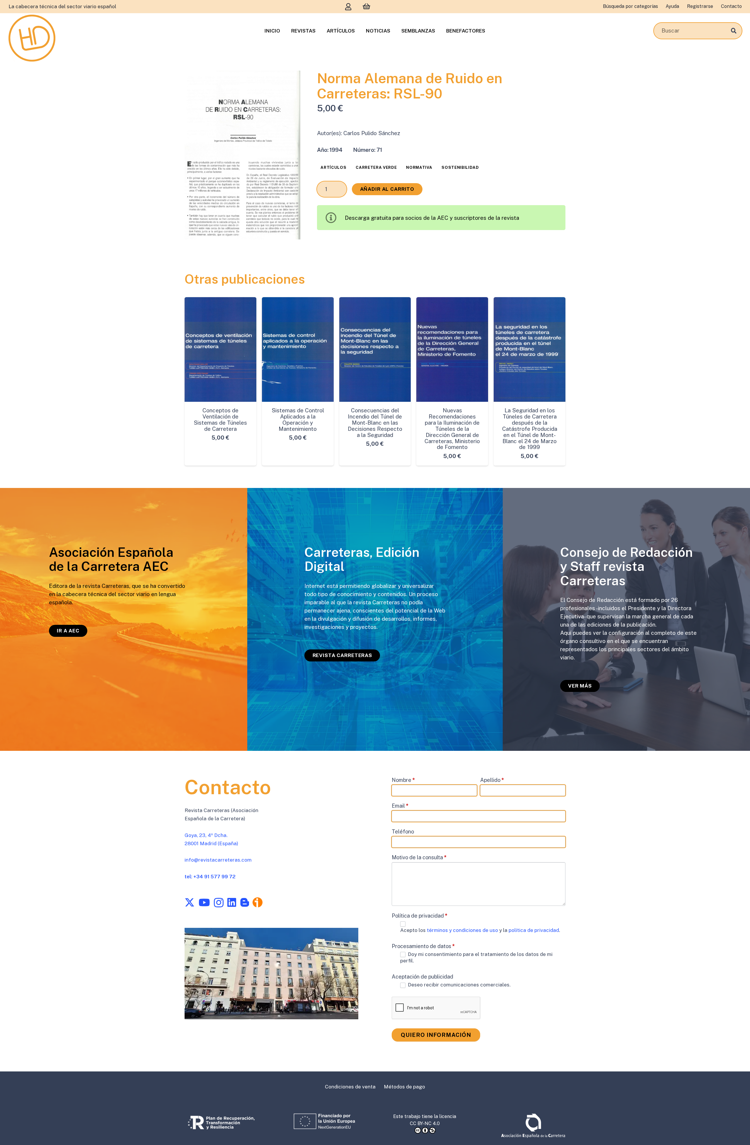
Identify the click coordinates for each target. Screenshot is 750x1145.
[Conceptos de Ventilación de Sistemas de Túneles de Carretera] (220, 349)
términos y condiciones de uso (463, 930)
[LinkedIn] (231, 902)
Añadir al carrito (387, 189)
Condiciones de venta (350, 1087)
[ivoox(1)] (257, 902)
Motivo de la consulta (419, 857)
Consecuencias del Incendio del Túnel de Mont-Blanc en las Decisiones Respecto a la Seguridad (375, 422)
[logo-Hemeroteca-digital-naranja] (31, 38)
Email (400, 805)
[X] (190, 902)
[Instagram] (219, 902)
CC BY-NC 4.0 (425, 1123)
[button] (289, 82)
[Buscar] (734, 30)
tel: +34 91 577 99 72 (210, 876)
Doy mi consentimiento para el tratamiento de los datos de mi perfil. (476, 957)
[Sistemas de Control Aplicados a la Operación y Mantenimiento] (298, 349)
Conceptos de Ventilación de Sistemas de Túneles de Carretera (220, 419)
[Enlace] (348, 6)
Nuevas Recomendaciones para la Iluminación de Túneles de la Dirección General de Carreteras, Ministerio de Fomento (452, 428)
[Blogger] (244, 902)
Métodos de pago (404, 1087)
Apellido (492, 780)
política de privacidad (534, 930)
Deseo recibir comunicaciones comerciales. (459, 985)
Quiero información (436, 1035)
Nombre (403, 780)
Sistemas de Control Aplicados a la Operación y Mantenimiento (298, 419)
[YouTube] (204, 902)
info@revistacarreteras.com (218, 860)
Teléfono (403, 831)
